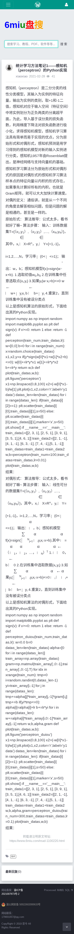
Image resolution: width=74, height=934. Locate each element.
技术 (13, 856)
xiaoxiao (22, 76)
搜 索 (63, 44)
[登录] (66, 4)
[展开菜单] (8, 4)
